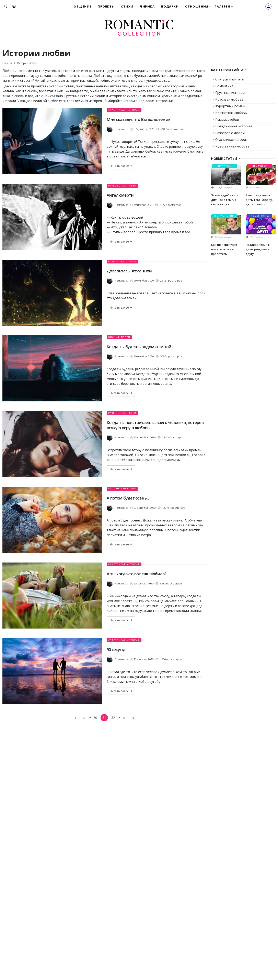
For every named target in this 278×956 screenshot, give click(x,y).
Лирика (147, 6)
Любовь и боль (224, 166)
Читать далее (120, 166)
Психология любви (224, 216)
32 (114, 718)
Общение (83, 6)
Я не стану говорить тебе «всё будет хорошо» (259, 199)
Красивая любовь (229, 99)
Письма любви (119, 337)
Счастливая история (124, 109)
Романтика (224, 86)
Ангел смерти (120, 195)
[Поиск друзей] (14, 6)
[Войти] (268, 6)
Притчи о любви (259, 166)
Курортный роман (230, 106)
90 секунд (116, 649)
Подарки (170, 6)
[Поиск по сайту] (6, 6)
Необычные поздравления (259, 216)
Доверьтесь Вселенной (129, 271)
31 (105, 718)
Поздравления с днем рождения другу (257, 249)
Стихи (127, 6)
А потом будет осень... (128, 498)
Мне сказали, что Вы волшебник (138, 119)
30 (96, 718)
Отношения (197, 6)
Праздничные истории (233, 126)
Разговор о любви (122, 185)
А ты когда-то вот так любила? (136, 574)
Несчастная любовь (231, 113)
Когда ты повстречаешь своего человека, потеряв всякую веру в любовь (155, 425)
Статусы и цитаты (229, 79)
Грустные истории (122, 488)
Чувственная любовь (232, 146)
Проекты (106, 6)
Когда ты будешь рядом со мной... (140, 346)
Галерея (222, 6)
